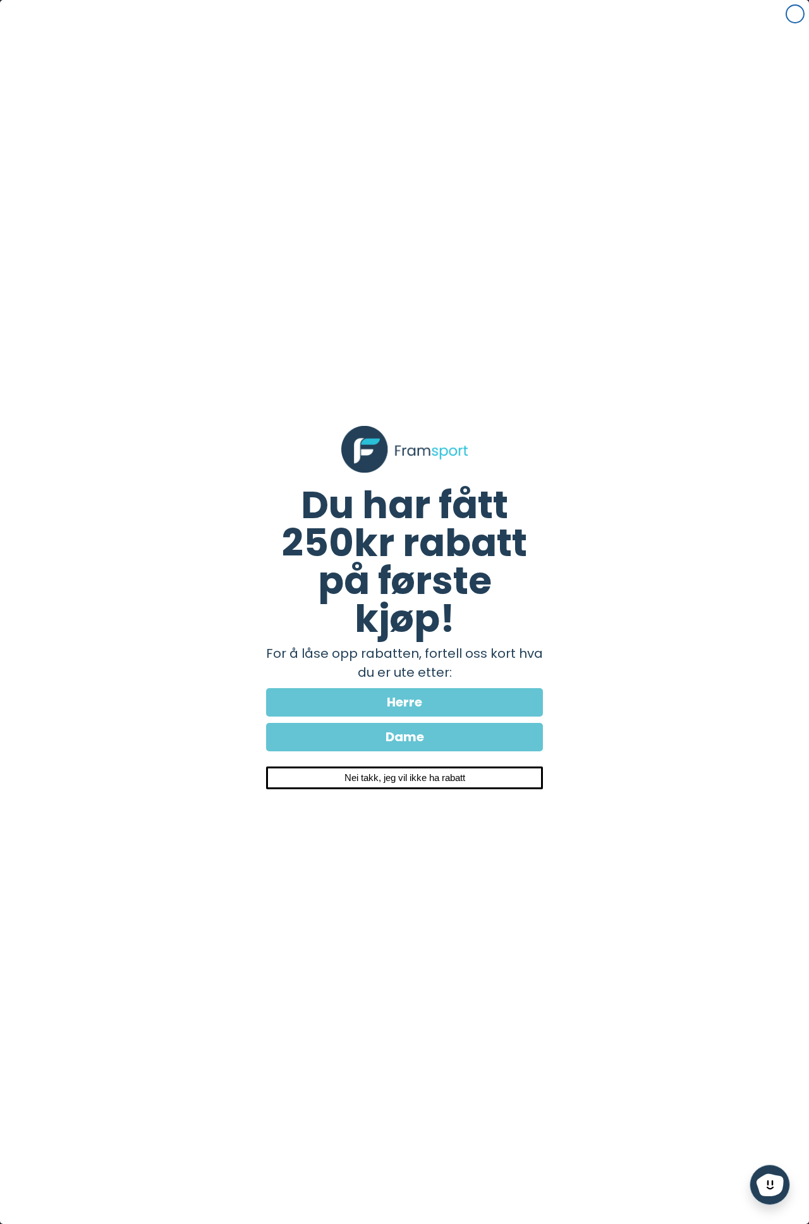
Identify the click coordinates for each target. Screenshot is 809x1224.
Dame (405, 737)
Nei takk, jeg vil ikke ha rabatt (404, 777)
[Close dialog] (795, 14)
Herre (404, 702)
